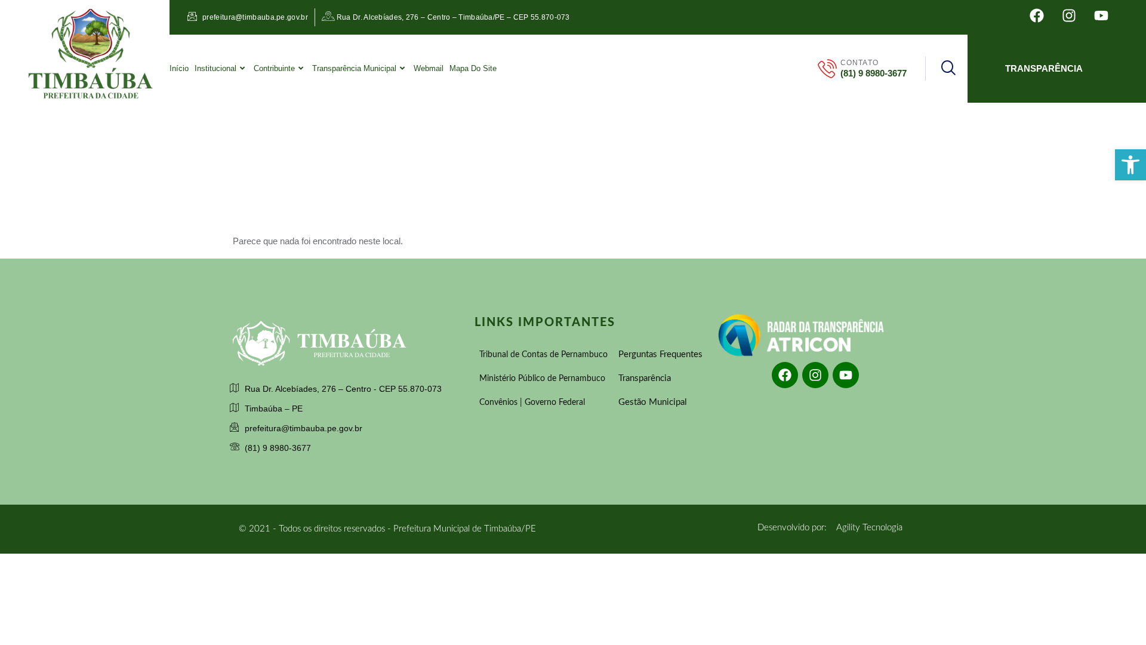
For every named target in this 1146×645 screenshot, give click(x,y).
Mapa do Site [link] (473, 68)
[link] (1130, 164)
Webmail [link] (428, 68)
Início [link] (179, 68)
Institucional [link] (215, 68)
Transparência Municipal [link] (354, 68)
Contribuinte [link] (274, 68)
